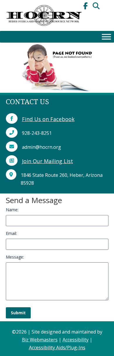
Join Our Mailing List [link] (47, 161)
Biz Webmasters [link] (40, 339)
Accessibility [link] (76, 339)
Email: (11, 233)
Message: (15, 257)
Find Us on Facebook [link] (48, 119)
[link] (44, 29)
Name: (12, 209)
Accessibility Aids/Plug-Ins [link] (57, 347)
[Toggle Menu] (106, 36)
